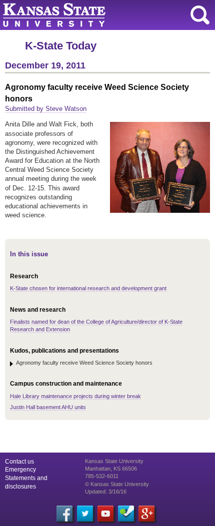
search (200, 15)
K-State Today (60, 45)
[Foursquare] (126, 514)
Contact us (19, 461)
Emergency (20, 469)
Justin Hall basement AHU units (48, 407)
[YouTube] (106, 514)
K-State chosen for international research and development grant (88, 288)
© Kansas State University (117, 484)
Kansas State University (91, 15)
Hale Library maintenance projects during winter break (75, 396)
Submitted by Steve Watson (45, 108)
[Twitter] (85, 514)
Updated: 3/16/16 (105, 492)
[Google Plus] (146, 514)
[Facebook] (64, 514)
